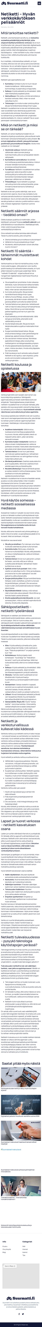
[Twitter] (23, 1314)
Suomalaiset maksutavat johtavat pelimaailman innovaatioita (18, 1171)
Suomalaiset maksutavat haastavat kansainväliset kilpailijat (18, 1143)
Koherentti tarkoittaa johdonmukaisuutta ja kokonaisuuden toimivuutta (16, 1226)
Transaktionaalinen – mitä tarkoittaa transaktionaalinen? (14, 1198)
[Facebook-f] (19, 1314)
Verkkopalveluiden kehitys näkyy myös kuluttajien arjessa (18, 1089)
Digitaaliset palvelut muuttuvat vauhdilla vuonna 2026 (20, 1116)
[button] (39, 3)
